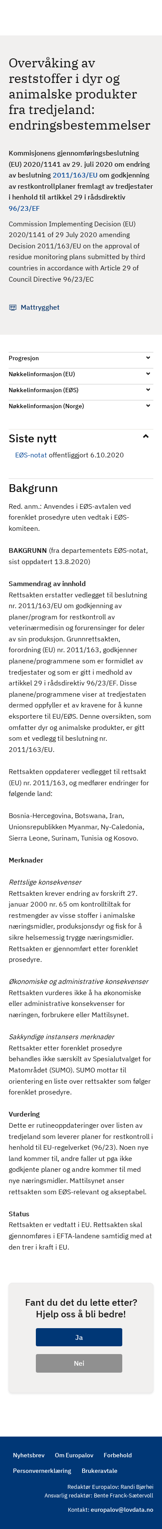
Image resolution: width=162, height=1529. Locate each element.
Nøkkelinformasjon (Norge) (46, 406)
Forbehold (118, 1455)
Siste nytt (33, 438)
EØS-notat (31, 454)
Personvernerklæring (42, 1471)
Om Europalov (74, 1455)
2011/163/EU (75, 175)
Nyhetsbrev (28, 1455)
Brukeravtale (100, 1471)
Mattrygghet (40, 307)
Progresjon (24, 358)
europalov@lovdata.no (122, 1509)
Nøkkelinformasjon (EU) (42, 374)
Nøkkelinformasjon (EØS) (44, 390)
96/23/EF (24, 208)
